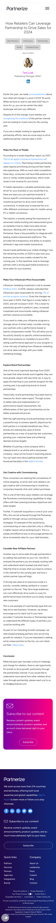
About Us (34, 863)
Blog (32, 879)
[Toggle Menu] (47, 8)
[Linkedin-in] (12, 811)
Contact (33, 883)
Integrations (9, 879)
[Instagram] (18, 811)
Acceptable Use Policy (13, 897)
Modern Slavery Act (43, 897)
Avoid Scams (28, 897)
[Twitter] (24, 811)
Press (32, 871)
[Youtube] (30, 811)
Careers (33, 875)
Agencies (8, 875)
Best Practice (12, 41)
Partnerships (43, 41)
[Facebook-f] (6, 811)
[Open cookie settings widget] (5, 918)
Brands (7, 883)
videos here (17, 645)
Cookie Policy (40, 894)
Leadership (35, 867)
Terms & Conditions (20, 891)
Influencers (28, 41)
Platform (8, 863)
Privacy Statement (36, 891)
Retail (19, 47)
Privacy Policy (41, 901)
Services (8, 867)
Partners (7, 871)
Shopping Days (32, 47)
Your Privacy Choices (19, 894)
